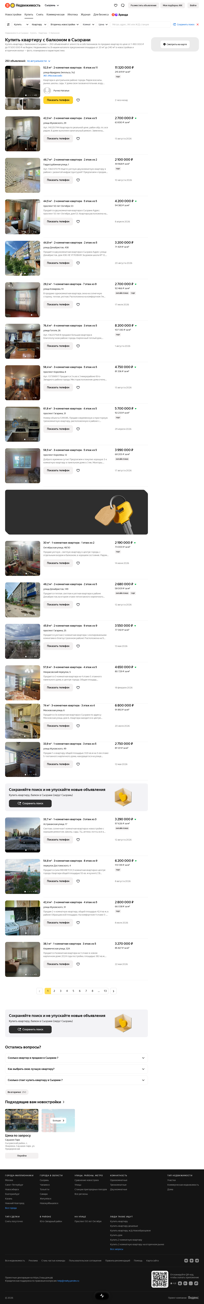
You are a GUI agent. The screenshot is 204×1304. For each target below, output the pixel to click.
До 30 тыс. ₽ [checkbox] (19, 516)
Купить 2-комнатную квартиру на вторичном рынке (137, 1244)
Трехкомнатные (118, 1185)
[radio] (54, 991)
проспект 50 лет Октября (56, 206)
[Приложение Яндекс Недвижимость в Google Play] (185, 1283)
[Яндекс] (193, 1297)
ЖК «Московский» (52, 75)
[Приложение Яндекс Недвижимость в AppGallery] (191, 1283)
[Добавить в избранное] (78, 100)
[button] (123, 5)
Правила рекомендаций (117, 1260)
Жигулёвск (45, 1198)
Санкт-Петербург (14, 1185)
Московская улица (52, 710)
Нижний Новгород (14, 1203)
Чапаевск (45, 1185)
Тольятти (44, 1189)
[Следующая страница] (113, 990)
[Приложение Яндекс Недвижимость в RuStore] (196, 1283)
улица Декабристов (53, 247)
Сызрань (44, 1180)
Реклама (33, 1260)
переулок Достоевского (56, 865)
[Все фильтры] (8, 24)
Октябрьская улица (53, 547)
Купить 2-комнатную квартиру (126, 1240)
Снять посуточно (14, 1221)
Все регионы (81, 1194)
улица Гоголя (50, 330)
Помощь (138, 1260)
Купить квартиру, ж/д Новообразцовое (130, 1230)
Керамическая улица (54, 948)
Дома (170, 1189)
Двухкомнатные (118, 1189)
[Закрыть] (197, 24)
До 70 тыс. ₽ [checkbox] (61, 516)
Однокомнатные (118, 1180)
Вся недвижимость (15, 1260)
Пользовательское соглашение (85, 1260)
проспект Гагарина (53, 413)
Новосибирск (12, 1189)
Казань (8, 1198)
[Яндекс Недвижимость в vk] (186, 1261)
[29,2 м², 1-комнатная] (24, 301)
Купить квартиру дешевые (124, 1226)
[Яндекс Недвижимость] (22, 5)
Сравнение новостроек (87, 1180)
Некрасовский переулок (56, 672)
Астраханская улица (53, 824)
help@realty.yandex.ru (68, 1281)
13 (105, 990)
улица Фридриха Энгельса (56, 72)
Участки (171, 1180)
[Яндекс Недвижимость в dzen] (191, 1261)
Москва (9, 1180)
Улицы (78, 1185)
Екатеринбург (12, 1194)
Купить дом (116, 1235)
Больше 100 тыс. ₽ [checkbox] (45, 526)
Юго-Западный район (51, 1221)
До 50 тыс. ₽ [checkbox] (40, 516)
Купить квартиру (119, 1221)
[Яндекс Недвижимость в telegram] (197, 1261)
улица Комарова (51, 289)
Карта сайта (152, 1260)
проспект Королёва (53, 372)
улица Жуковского (53, 123)
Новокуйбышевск (49, 1203)
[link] (193, 5)
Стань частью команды (53, 1260)
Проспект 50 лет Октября (88, 1221)
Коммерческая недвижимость (183, 1185)
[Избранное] (116, 5)
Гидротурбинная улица (55, 164)
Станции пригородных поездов (91, 1189)
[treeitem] (14, 14)
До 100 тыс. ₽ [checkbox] (20, 526)
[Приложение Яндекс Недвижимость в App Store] (180, 1283)
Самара (43, 1194)
